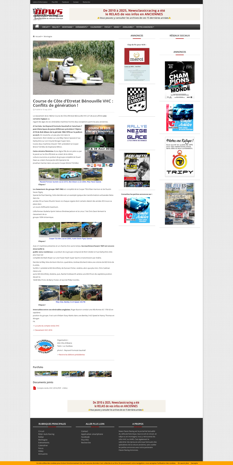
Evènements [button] (81, 27)
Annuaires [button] (128, 27)
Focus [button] (107, 27)
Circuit (41, 431)
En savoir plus (183, 463)
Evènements (43, 442)
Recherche (86, 2)
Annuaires (43, 454)
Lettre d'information (40, 2)
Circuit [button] (45, 27)
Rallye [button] (55, 27)
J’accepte (194, 463)
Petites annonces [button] (144, 27)
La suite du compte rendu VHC (47, 326)
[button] (37, 27)
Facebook (65, 2)
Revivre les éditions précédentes (72, 354)
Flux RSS (55, 2)
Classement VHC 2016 (43, 330)
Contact (75, 2)
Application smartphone (92, 434)
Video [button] (116, 27)
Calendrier (43, 445)
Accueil (38, 36)
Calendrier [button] (95, 27)
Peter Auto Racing (46, 434)
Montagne (48, 36)
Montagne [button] (67, 27)
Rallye (41, 437)
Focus (40, 448)
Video (40, 451)
